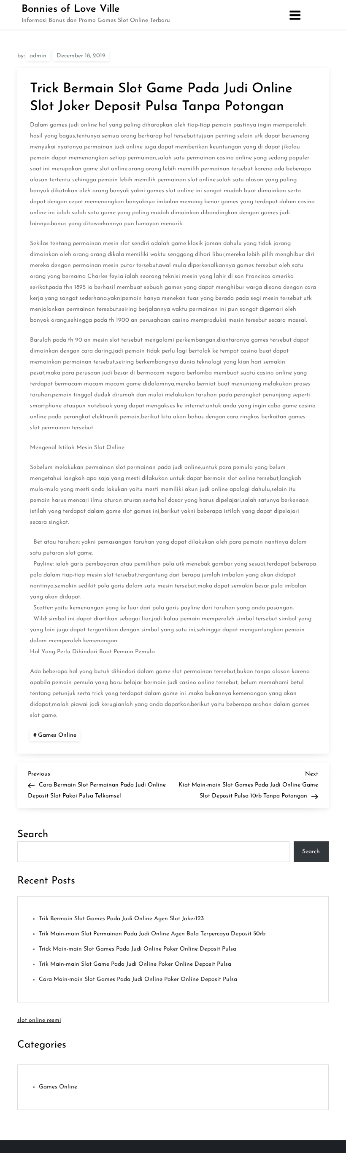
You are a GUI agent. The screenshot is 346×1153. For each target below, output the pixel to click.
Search (32, 835)
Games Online (57, 735)
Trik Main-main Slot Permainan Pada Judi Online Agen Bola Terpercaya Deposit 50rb (152, 934)
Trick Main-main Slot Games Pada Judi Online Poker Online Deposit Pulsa (137, 949)
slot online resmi (39, 1020)
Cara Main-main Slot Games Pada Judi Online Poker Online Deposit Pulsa (138, 979)
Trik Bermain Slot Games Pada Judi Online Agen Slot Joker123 (121, 919)
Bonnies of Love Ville (71, 9)
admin (38, 56)
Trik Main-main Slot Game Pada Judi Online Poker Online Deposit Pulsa (135, 964)
